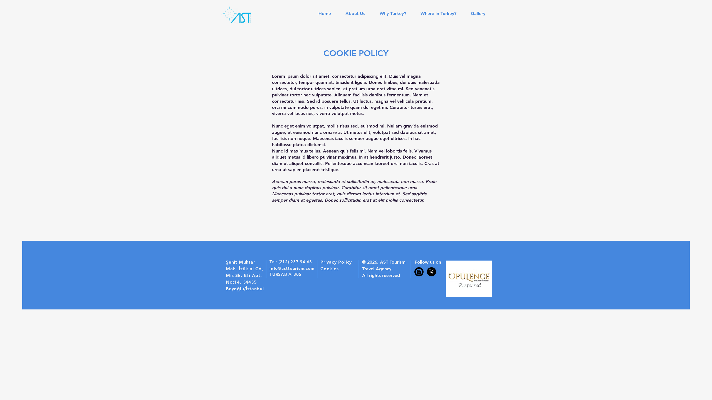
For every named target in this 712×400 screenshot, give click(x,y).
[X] (431, 271)
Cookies (329, 268)
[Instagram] (419, 271)
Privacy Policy (336, 262)
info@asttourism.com (292, 268)
